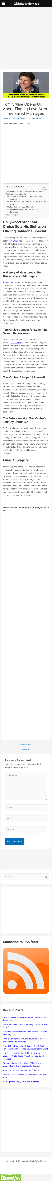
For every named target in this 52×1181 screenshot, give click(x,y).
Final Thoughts (12, 215)
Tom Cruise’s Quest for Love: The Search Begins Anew (28, 203)
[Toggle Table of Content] (43, 187)
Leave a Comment (11, 118)
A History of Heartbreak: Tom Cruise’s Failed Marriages (26, 198)
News (23, 118)
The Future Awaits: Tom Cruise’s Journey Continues (25, 211)
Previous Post (26, 744)
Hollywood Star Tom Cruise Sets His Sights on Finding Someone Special (24, 192)
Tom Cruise (13, 241)
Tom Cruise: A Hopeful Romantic (22, 207)
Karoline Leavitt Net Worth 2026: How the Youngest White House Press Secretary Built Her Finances (24, 1056)
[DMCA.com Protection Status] (10, 1177)
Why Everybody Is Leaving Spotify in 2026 (22, 1070)
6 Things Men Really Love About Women (21, 1082)
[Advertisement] (26, 42)
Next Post (26, 750)
